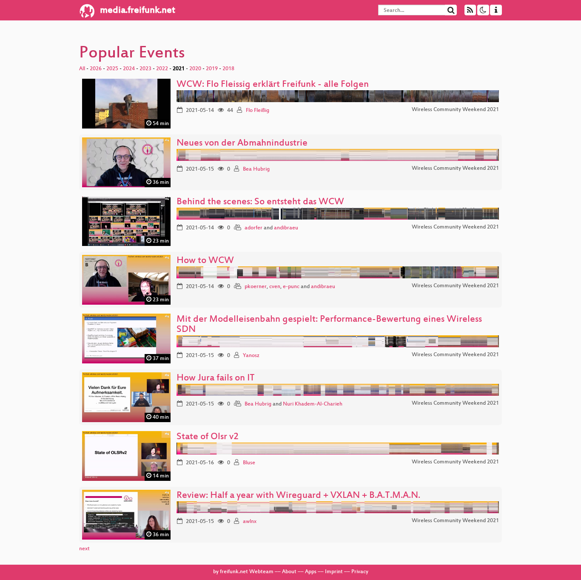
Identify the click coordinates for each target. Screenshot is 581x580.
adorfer (253, 228)
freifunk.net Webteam (246, 572)
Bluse (249, 463)
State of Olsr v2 (208, 437)
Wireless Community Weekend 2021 (455, 110)
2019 (212, 69)
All (82, 69)
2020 (195, 69)
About (289, 572)
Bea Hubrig (256, 169)
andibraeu (286, 228)
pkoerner (256, 287)
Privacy (359, 572)
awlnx (249, 522)
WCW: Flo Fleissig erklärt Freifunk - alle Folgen (273, 85)
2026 (96, 69)
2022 (162, 69)
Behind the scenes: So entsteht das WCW (260, 202)
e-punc (291, 287)
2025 (112, 69)
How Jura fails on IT (216, 378)
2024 (129, 69)
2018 (228, 69)
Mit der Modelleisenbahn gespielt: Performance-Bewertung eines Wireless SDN (329, 324)
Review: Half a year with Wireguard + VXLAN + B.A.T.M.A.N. (298, 496)
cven (274, 287)
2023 (145, 69)
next (84, 549)
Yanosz (251, 356)
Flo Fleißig (257, 111)
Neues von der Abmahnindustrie (242, 143)
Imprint (334, 572)
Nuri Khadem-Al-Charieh (312, 404)
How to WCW (205, 261)
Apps (310, 572)
